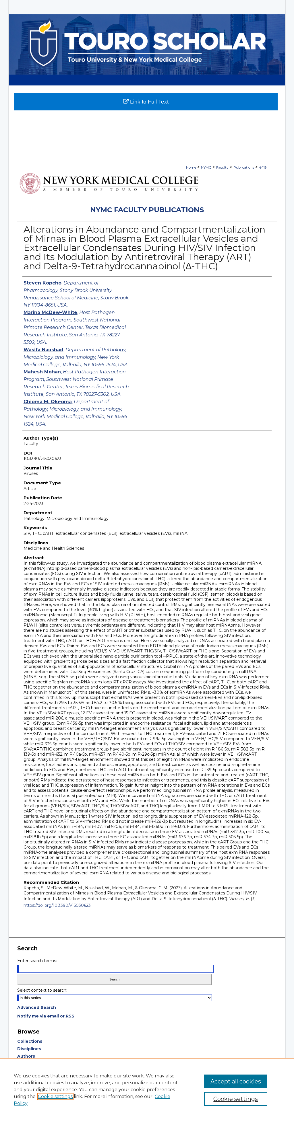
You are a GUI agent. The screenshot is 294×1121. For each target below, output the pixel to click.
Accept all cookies (235, 1081)
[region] (147, 1089)
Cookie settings (55, 1096)
